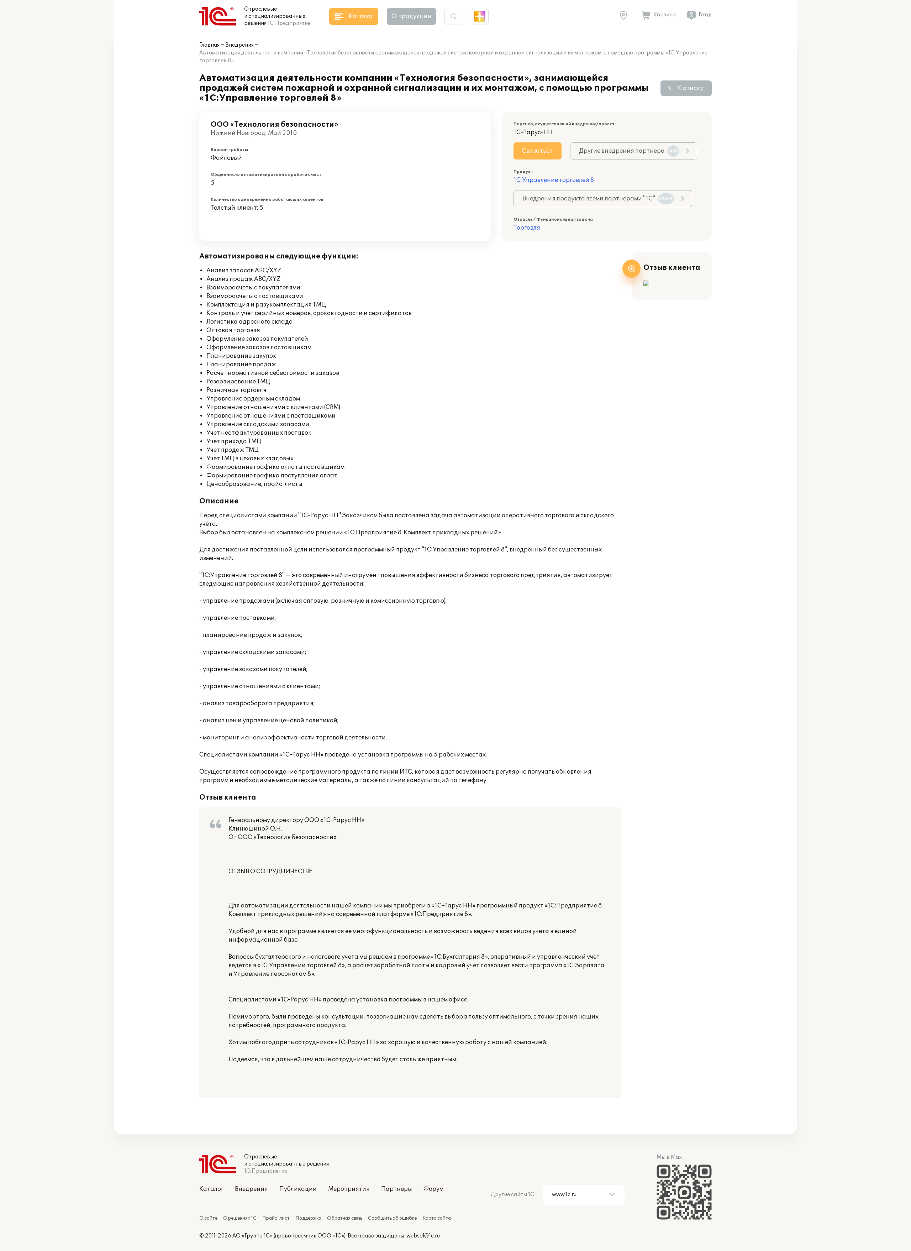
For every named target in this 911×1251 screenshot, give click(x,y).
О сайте (208, 1218)
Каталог (211, 1189)
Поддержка (308, 1218)
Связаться (537, 151)
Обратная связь (344, 1218)
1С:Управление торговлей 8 (554, 180)
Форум (433, 1189)
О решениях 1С (240, 1218)
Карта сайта (436, 1218)
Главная (209, 45)
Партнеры (396, 1189)
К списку (690, 88)
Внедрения (239, 45)
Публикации (298, 1189)
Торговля (527, 227)
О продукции (411, 16)
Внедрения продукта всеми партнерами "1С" (597, 198)
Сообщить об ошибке (392, 1218)
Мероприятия (349, 1189)
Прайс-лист (276, 1218)
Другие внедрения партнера (628, 151)
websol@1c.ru (423, 1236)
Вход (705, 15)
